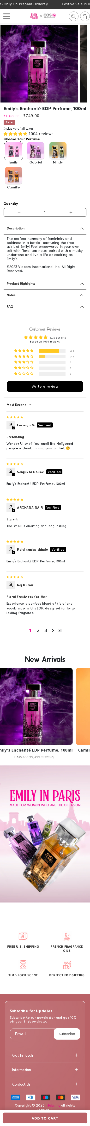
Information (21, 1069)
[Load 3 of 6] (41, 98)
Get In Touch (22, 1055)
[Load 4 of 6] (45, 98)
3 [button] (45, 630)
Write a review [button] (45, 386)
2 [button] (38, 630)
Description (15, 228)
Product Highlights (21, 283)
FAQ (10, 306)
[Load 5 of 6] (49, 98)
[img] (14, 417)
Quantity (11, 203)
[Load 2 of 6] (37, 98)
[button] (73, 16)
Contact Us (21, 1084)
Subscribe (67, 1033)
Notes (11, 295)
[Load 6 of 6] (52, 98)
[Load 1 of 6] (33, 98)
